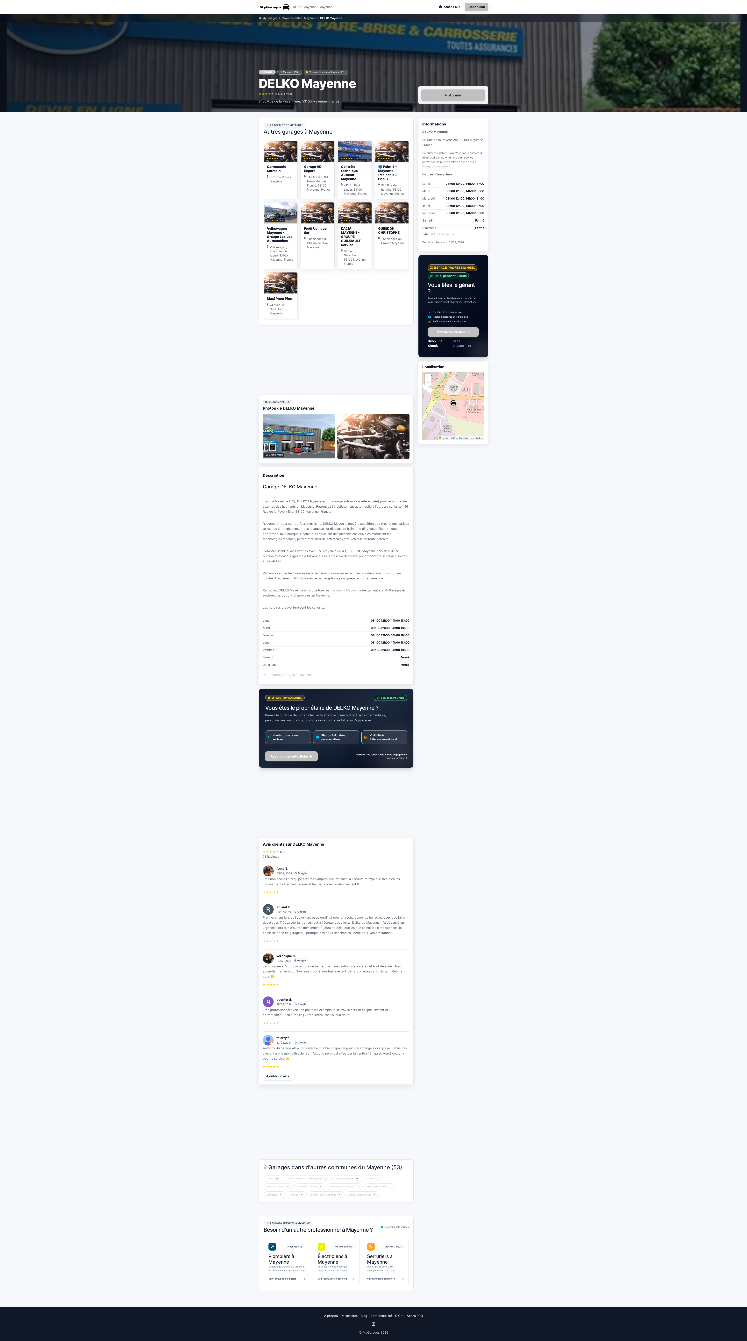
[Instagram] (373, 1324)
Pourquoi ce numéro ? (436, 166)
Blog (364, 1316)
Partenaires (349, 1316)
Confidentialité (381, 1316)
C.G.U (399, 1316)
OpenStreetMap (461, 438)
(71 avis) (286, 93)
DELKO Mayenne (442, 234)
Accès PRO (415, 1316)
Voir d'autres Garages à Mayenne (287, 675)
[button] (453, 402)
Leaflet (445, 438)
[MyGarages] (274, 7)
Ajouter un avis (277, 1076)
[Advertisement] (336, 360)
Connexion (476, 7)
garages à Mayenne (345, 590)
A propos (331, 1316)
